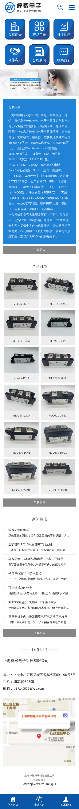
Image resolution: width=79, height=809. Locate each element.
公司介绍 (14, 107)
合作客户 (15, 60)
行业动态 (64, 35)
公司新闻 (39, 60)
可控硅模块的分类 (20, 587)
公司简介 (15, 35)
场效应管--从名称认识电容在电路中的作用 (36, 559)
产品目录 (39, 35)
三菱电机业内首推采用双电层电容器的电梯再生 (39, 616)
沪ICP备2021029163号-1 (39, 784)
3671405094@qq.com (29, 688)
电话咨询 (39, 804)
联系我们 (64, 60)
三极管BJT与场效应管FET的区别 (30, 544)
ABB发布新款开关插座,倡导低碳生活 (32, 602)
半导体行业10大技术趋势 (24, 573)
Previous (6, 83)
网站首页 (13, 804)
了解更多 (40, 249)
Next (72, 83)
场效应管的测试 (18, 530)
